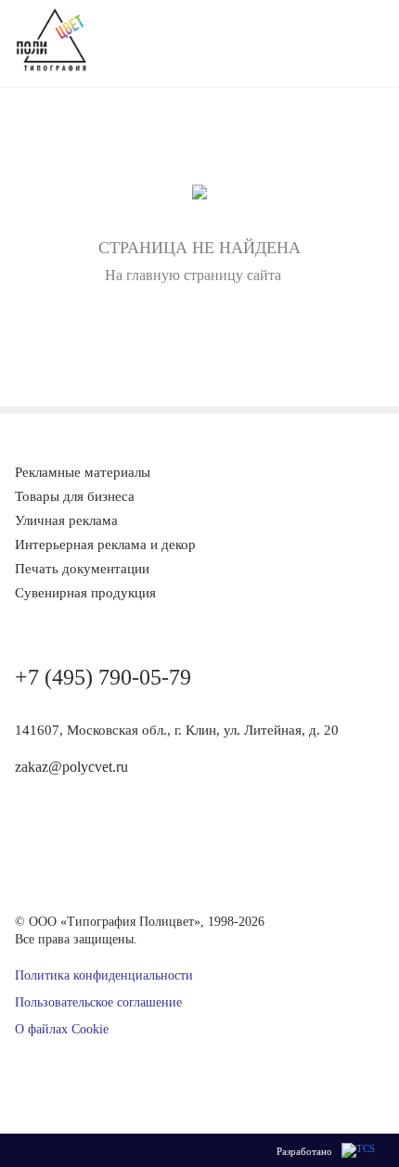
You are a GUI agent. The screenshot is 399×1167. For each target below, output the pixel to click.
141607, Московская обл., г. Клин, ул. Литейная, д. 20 (177, 730)
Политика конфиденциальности (104, 975)
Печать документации (82, 568)
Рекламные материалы (82, 472)
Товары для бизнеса (75, 496)
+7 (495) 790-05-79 (103, 677)
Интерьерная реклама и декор (105, 544)
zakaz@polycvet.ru (71, 767)
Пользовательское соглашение (98, 1002)
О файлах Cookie (62, 1029)
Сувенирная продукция (85, 592)
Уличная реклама (66, 520)
